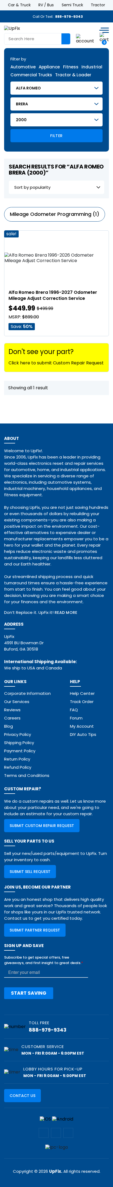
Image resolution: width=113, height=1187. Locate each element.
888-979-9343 (69, 16)
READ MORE (66, 612)
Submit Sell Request (30, 871)
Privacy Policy (17, 734)
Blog (8, 726)
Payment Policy (19, 751)
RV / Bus (46, 5)
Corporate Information (27, 693)
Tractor (98, 5)
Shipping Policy (19, 742)
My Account (82, 726)
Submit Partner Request (35, 930)
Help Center (82, 693)
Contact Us (22, 1095)
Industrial (91, 67)
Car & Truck (19, 5)
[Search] (65, 38)
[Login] (85, 38)
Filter (56, 135)
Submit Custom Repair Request (42, 825)
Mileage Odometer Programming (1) (54, 214)
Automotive (23, 67)
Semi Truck (72, 5)
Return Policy (17, 759)
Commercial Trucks (31, 75)
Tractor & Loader (73, 75)
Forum (76, 718)
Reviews (12, 710)
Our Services (16, 701)
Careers (12, 718)
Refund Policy (17, 767)
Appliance (49, 67)
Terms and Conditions (26, 775)
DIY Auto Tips (83, 734)
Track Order (82, 701)
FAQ (74, 710)
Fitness (70, 67)
